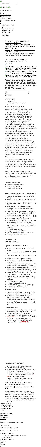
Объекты (5, 34)
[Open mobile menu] (0, 22)
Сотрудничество (7, 30)
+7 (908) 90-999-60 (6, 18)
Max (1, 443)
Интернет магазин (6, 10)
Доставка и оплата (8, 27)
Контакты (5, 36)
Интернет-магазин (8, 25)
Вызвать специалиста (9, 29)
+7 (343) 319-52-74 (6, 16)
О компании (6, 32)
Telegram (3, 441)
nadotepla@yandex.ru (6, 433)
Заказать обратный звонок (5, 14)
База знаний (4, 415)
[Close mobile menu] (0, 23)
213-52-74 (15, 430)
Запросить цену (9, 99)
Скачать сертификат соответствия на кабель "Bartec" (19, 387)
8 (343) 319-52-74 (5, 430)
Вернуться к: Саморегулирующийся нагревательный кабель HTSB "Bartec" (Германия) (17, 61)
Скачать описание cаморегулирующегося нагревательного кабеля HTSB (18, 383)
